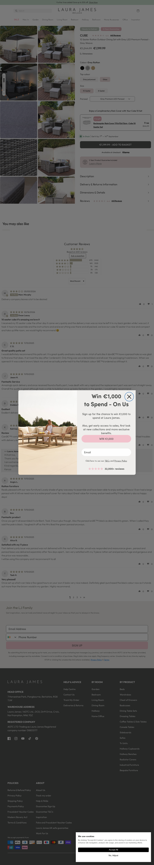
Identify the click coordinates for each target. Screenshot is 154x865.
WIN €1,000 (106, 439)
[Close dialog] (129, 396)
